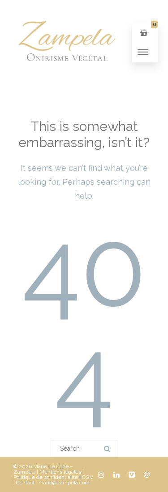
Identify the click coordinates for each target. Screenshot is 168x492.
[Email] (147, 474)
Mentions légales (60, 472)
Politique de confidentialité (45, 477)
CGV (87, 477)
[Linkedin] (116, 474)
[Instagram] (101, 474)
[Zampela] (66, 82)
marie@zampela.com (64, 482)
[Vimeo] (131, 474)
